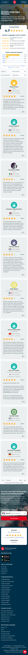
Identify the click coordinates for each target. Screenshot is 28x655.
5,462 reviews (19, 537)
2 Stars (3, 60)
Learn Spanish (5, 579)
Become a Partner (6, 638)
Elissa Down (14, 87)
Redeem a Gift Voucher (8, 615)
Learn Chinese (5, 600)
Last (25, 480)
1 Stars (3, 62)
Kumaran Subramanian (14, 209)
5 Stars (3, 55)
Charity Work (5, 633)
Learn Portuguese (7, 585)
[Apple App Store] (14, 556)
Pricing (24, 2)
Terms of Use (5, 621)
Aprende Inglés (6, 604)
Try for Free (14, 518)
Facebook (4, 569)
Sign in (22, 65)
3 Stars (3, 58)
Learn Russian (5, 583)
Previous (8, 480)
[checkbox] (23, 112)
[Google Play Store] (14, 560)
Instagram (4, 571)
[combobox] (19, 71)
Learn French (5, 598)
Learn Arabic (5, 602)
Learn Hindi (4, 594)
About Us (4, 627)
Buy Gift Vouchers (7, 613)
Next (21, 480)
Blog (2, 629)
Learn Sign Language (7, 581)
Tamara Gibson (14, 246)
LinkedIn (3, 573)
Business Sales (5, 631)
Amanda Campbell (14, 450)
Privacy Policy (5, 619)
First (3, 480)
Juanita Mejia (14, 416)
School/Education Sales (8, 640)
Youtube (4, 567)
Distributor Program (8, 636)
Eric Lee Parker (14, 370)
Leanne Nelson (14, 126)
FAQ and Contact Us (7, 610)
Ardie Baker (14, 289)
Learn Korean (5, 587)
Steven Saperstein (14, 330)
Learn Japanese (6, 590)
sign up (10, 67)
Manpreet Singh (14, 170)
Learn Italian (5, 592)
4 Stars (3, 56)
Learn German (5, 596)
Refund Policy (5, 617)
